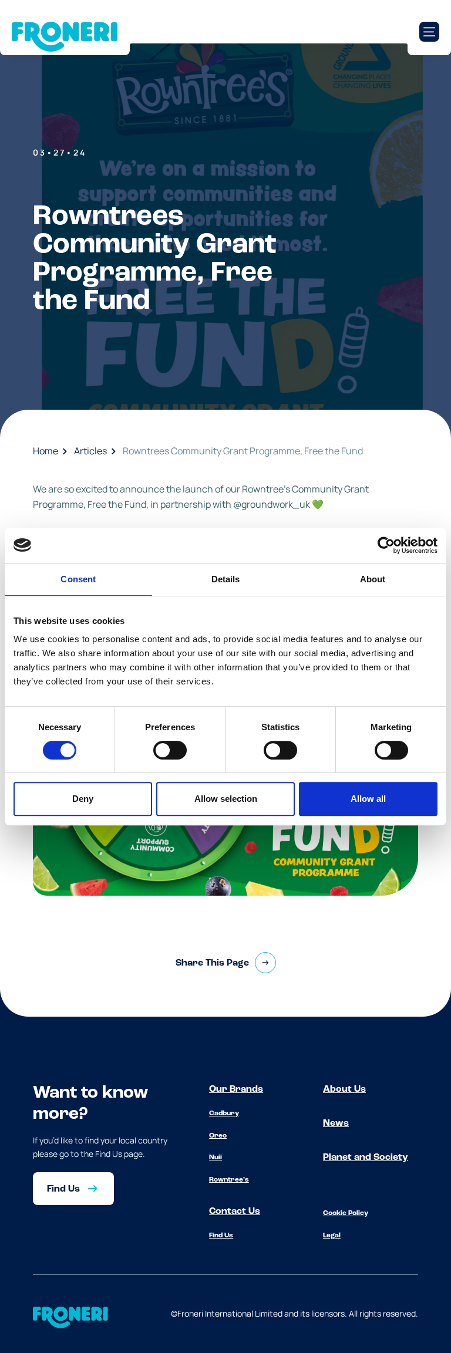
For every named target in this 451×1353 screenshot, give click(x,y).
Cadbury (224, 1113)
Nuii (215, 1157)
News (336, 1123)
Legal (332, 1235)
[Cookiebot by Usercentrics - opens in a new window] (386, 545)
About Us (344, 1089)
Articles (90, 450)
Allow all (368, 799)
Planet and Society (365, 1157)
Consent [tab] (78, 579)
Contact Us (234, 1211)
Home (45, 450)
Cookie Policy (345, 1213)
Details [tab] (225, 579)
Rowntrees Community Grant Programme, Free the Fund (243, 450)
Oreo (218, 1135)
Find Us (221, 1235)
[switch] (170, 750)
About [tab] (373, 579)
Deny (82, 799)
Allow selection (225, 799)
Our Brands (236, 1089)
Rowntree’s (229, 1179)
